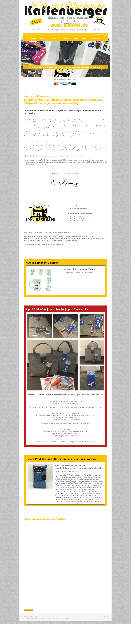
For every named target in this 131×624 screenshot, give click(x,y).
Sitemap (36, 616)
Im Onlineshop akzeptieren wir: (64, 79)
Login (106, 616)
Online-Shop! (73, 403)
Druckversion (29, 616)
